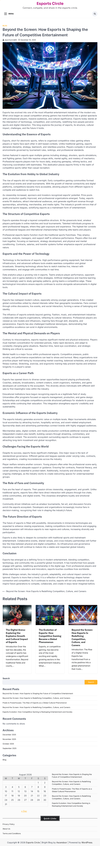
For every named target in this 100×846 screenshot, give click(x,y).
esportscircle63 (11, 40)
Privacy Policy (9, 824)
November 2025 (9, 739)
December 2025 (9, 735)
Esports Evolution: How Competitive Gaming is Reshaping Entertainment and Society (37, 712)
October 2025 (8, 744)
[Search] (94, 13)
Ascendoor (61, 842)
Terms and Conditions (12, 833)
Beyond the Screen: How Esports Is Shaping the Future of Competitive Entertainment (38, 693)
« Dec (24, 811)
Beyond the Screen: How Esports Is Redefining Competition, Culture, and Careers (82, 637)
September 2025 (9, 748)
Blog (5, 26)
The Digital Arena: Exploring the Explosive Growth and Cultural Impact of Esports (17, 636)
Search (6, 678)
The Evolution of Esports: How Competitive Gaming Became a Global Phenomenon (50, 636)
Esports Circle (50, 3)
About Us (6, 829)
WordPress (87, 842)
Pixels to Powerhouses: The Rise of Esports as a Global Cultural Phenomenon (35, 703)
